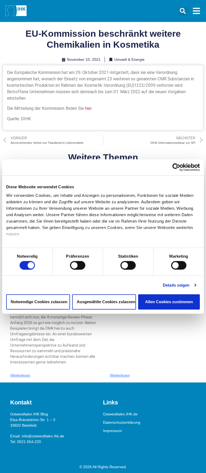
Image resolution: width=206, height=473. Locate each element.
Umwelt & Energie (129, 59)
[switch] (77, 265)
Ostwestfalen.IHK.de (120, 414)
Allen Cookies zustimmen (169, 301)
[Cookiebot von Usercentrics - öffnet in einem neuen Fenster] (176, 167)
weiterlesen (20, 375)
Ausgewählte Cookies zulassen (106, 301)
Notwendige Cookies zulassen (39, 301)
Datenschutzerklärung (121, 422)
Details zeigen (176, 285)
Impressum (112, 431)
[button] (182, 11)
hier (88, 108)
